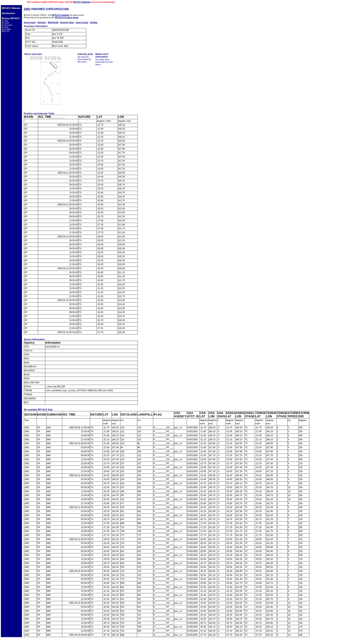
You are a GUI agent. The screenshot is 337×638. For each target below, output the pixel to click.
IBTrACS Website (81, 2)
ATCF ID (5, 31)
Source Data (82, 22)
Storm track (30, 22)
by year (5, 21)
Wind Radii (53, 22)
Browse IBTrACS (11, 18)
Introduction (8, 13)
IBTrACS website (60, 15)
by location (6, 29)
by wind (5, 27)
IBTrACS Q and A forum (67, 17)
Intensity (41, 22)
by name (5, 23)
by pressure (7, 25)
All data (93, 22)
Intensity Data (67, 22)
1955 (27, 9)
